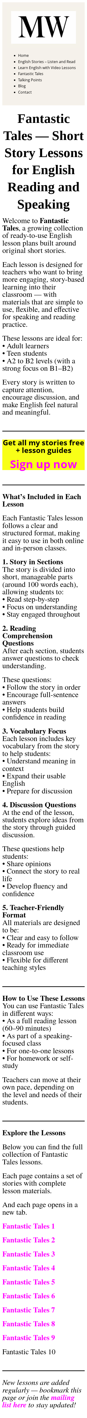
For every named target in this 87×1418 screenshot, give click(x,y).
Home (23, 55)
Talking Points (30, 79)
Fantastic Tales (30, 73)
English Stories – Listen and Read (46, 61)
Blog (22, 85)
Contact (25, 92)
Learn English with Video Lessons (47, 67)
